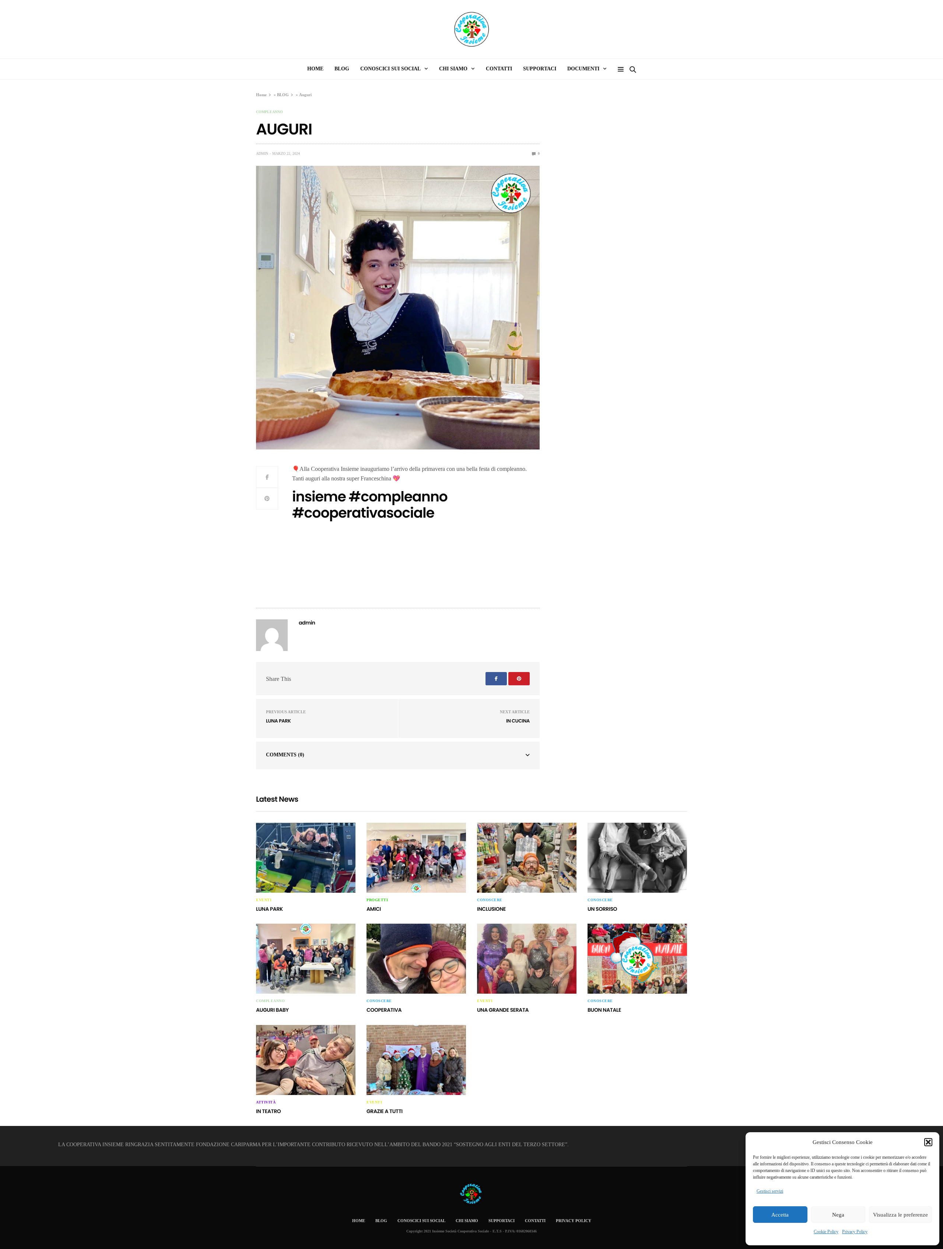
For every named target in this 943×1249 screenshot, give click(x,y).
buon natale (604, 1010)
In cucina (518, 720)
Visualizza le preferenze (900, 1215)
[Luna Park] (305, 858)
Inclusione (491, 909)
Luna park (278, 720)
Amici (374, 909)
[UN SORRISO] (637, 858)
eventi (263, 900)
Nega (838, 1215)
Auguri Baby (272, 1010)
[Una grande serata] (526, 959)
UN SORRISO (602, 909)
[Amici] (416, 858)
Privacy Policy (854, 1231)
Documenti (583, 68)
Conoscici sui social (421, 1220)
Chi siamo (453, 68)
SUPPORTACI (539, 68)
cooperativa (384, 1010)
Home (261, 94)
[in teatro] (305, 1060)
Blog (341, 68)
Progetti (377, 900)
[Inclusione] (526, 858)
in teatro (268, 1111)
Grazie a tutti (385, 1111)
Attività (266, 1102)
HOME (315, 68)
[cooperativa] (416, 959)
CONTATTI (499, 68)
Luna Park (269, 909)
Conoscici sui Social (390, 68)
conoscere (489, 900)
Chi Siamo (467, 1220)
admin (262, 153)
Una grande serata (503, 1010)
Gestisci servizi (770, 1191)
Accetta (780, 1215)
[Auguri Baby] (305, 959)
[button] (928, 1142)
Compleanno (269, 112)
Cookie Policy (826, 1231)
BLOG (283, 94)
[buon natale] (637, 959)
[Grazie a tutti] (416, 1060)
